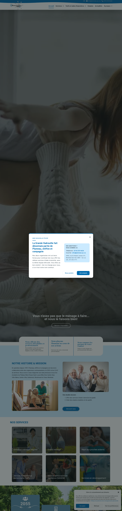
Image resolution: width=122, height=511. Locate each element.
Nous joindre (69, 273)
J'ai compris (83, 273)
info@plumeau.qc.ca (79, 253)
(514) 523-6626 (79, 250)
